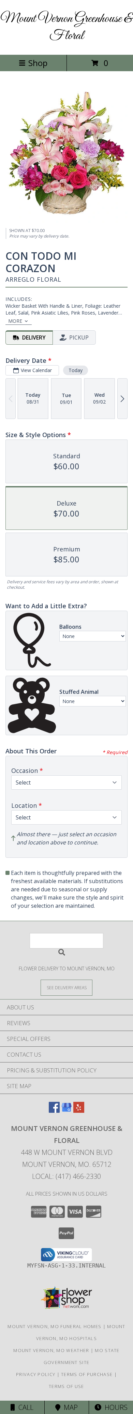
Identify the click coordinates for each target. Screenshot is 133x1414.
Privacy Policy (35, 1374)
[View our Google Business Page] (66, 1110)
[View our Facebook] (54, 1110)
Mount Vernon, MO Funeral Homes (54, 1326)
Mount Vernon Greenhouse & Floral (66, 27)
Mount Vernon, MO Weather (51, 1350)
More (15, 321)
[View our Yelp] (78, 1110)
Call (24, 1407)
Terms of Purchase (87, 1374)
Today (76, 370)
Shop (37, 62)
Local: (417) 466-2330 (66, 1176)
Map (69, 1407)
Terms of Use (66, 1386)
